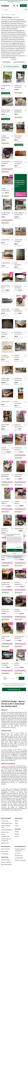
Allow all (14, 550)
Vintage (17, 831)
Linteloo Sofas (4, 821)
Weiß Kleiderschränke (6, 864)
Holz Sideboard (5, 853)
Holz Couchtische (5, 849)
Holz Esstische (4, 851)
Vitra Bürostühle (19, 858)
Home (2, 14)
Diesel (16, 823)
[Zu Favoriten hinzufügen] (12, 86)
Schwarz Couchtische (6, 862)
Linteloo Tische (5, 843)
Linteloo (13, 14)
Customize (14, 553)
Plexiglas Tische (19, 855)
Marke (7, 14)
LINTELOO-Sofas (5, 733)
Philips (16, 821)
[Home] (6, 5)
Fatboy (16, 825)
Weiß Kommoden (5, 859)
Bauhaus (17, 834)
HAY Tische (17, 853)
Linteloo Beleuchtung (6, 823)
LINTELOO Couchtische (7, 766)
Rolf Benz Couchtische (20, 860)
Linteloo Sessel (5, 832)
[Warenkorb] (14, 5)
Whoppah (3, 807)
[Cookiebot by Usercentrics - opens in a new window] (18, 530)
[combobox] (14, 9)
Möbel (14, 721)
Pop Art (17, 836)
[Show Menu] (26, 9)
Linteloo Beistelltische (6, 830)
